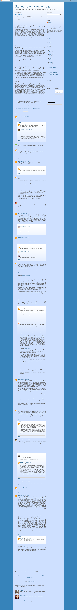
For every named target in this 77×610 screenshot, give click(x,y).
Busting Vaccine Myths (23, 590)
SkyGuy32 (22, 129)
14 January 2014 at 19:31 (27, 251)
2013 (49, 79)
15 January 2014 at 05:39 (28, 129)
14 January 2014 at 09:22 (25, 161)
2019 (49, 41)
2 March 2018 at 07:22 (26, 546)
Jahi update (51, 77)
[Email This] (23, 111)
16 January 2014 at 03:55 (26, 439)
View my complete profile (51, 33)
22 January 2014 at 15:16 (25, 495)
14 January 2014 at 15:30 (23, 202)
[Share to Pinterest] (27, 111)
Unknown (19, 161)
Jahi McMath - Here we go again (21, 600)
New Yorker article (39, 483)
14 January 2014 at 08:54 (29, 149)
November (51, 50)
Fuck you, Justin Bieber (52, 67)
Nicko (21, 124)
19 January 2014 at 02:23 (23, 487)
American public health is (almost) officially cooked (24, 583)
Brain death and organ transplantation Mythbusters (53, 74)
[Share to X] (25, 111)
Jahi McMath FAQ (52, 75)
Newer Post (17, 575)
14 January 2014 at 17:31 (25, 237)
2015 (49, 46)
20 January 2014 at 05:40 (27, 462)
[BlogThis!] (24, 111)
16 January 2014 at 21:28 (26, 481)
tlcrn (18, 487)
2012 (49, 80)
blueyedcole (20, 439)
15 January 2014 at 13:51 (27, 322)
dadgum (21, 322)
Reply (18, 120)
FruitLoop (19, 116)
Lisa (18, 202)
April (50, 59)
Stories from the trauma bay (32, 6)
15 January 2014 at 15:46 (29, 226)
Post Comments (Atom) (32, 581)
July (50, 55)
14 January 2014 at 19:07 (26, 124)
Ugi (20, 423)
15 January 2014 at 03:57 (26, 275)
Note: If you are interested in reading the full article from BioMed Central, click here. (28, 108)
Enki (18, 213)
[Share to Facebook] (26, 111)
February (50, 62)
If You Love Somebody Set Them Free (36, 26)
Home (30, 575)
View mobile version (30, 577)
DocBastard (22, 538)
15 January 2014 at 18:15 (25, 379)
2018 (49, 42)
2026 (49, 38)
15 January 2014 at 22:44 (28, 348)
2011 (49, 81)
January (50, 63)
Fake (50, 66)
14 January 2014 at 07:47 (25, 116)
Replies (20, 122)
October (50, 51)
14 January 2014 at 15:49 (23, 213)
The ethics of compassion (53, 72)
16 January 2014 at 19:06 (25, 423)
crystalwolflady (22, 226)
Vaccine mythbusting (22, 595)
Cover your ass (51, 64)
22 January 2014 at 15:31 (29, 538)
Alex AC (21, 251)
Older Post (43, 575)
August (50, 54)
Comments (58, 92)
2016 (49, 45)
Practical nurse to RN (21, 149)
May (50, 58)
